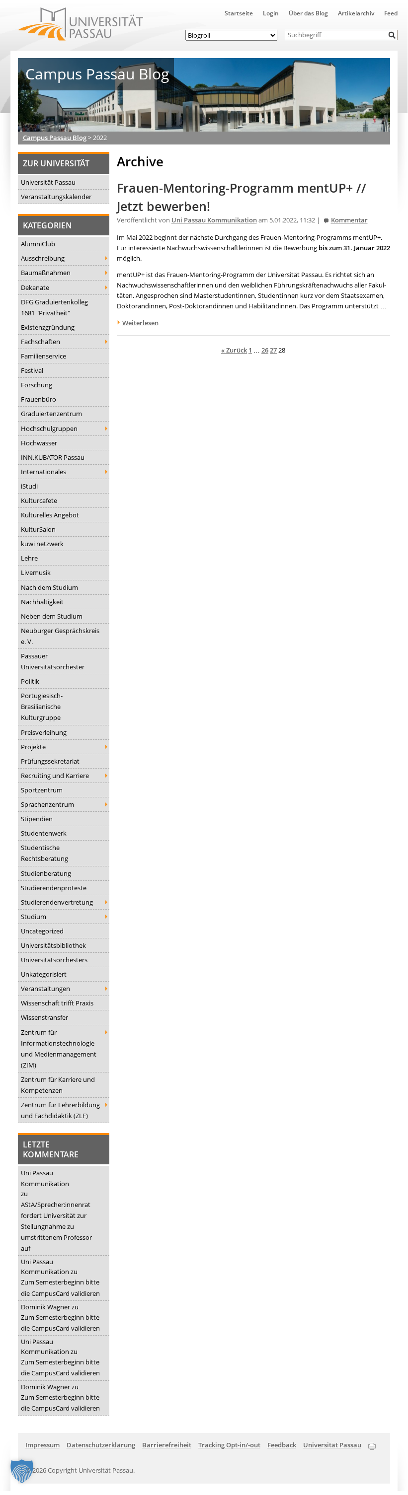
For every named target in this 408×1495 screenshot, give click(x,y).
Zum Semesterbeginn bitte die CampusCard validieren (60, 1287)
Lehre (29, 558)
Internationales (43, 471)
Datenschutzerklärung (101, 1444)
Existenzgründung (48, 327)
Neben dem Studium (51, 616)
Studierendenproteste (53, 887)
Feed (391, 13)
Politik (30, 681)
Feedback (281, 1444)
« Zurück (234, 350)
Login (271, 13)
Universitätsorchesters (54, 959)
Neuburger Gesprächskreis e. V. (60, 636)
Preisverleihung (44, 732)
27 (273, 350)
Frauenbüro (38, 399)
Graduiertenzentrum (51, 413)
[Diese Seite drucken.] (372, 1444)
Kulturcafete (39, 500)
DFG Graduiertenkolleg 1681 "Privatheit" (54, 307)
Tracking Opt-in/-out (229, 1444)
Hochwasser (39, 442)
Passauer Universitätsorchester (52, 661)
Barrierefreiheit (166, 1444)
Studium (33, 916)
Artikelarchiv (356, 13)
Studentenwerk (44, 833)
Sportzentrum (42, 789)
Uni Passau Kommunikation (45, 1178)
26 (264, 350)
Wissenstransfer (44, 1017)
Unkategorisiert (44, 974)
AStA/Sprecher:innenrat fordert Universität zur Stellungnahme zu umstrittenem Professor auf (56, 1226)
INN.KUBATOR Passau (52, 457)
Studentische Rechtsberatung (44, 853)
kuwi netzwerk (42, 543)
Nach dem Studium (49, 587)
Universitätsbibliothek (53, 945)
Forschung (36, 384)
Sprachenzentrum (47, 804)
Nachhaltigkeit (42, 601)
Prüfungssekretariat (50, 761)
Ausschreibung (43, 258)
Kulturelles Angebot (50, 514)
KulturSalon (38, 529)
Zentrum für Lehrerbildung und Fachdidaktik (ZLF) (60, 1110)
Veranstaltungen (45, 988)
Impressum (42, 1444)
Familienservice (43, 356)
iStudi (29, 486)
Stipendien (37, 818)
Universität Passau (48, 182)
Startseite (239, 13)
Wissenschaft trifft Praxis (57, 1002)
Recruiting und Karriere (55, 775)
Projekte (33, 746)
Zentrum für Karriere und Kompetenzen (58, 1085)
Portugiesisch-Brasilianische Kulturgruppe (42, 706)
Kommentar (349, 220)
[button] (392, 35)
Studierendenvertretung (57, 902)
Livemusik (36, 572)
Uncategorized (42, 930)
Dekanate (35, 287)
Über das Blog (308, 13)
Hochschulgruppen (49, 428)
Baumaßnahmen (46, 272)
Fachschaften (40, 341)
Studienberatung (46, 873)
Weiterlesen (140, 322)
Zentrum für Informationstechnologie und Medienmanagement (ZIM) (58, 1048)
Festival (32, 370)
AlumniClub (38, 243)
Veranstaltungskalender (56, 196)
